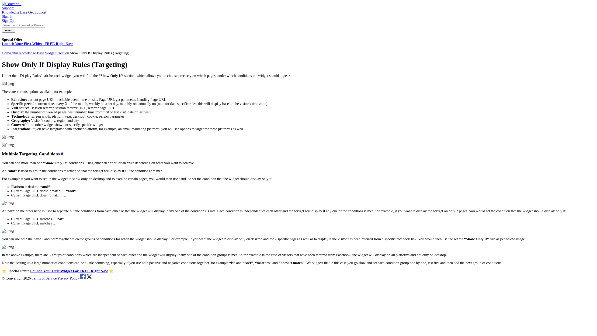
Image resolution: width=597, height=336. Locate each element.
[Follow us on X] (89, 278)
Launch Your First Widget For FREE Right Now (69, 271)
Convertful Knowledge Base (23, 53)
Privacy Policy (68, 278)
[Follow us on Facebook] (83, 278)
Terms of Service (44, 278)
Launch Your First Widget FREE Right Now (37, 44)
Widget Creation (57, 53)
